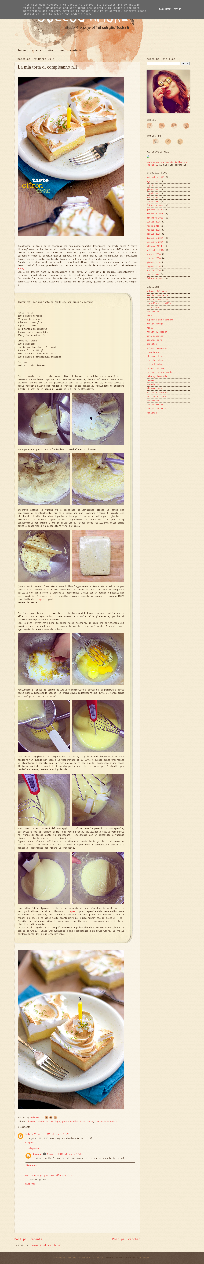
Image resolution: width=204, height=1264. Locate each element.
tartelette (153, 400)
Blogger (144, 1258)
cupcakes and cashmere (160, 320)
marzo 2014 (153, 274)
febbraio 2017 (155, 205)
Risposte (34, 1148)
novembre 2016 (155, 218)
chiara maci (154, 307)
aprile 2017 (154, 197)
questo (43, 599)
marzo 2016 (153, 226)
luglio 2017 (154, 185)
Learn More (164, 9)
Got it (177, 9)
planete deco (154, 388)
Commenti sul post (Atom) (46, 1245)
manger (150, 380)
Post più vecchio (126, 1239)
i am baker (153, 352)
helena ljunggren (157, 348)
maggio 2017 (154, 193)
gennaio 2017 (154, 209)
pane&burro (153, 384)
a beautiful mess (157, 291)
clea (149, 315)
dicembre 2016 (155, 213)
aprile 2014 (154, 270)
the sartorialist (157, 408)
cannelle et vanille (159, 303)
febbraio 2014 (155, 278)
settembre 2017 (155, 177)
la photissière (155, 368)
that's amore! (155, 404)
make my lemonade (157, 376)
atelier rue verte (157, 295)
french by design (157, 332)
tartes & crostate (106, 1121)
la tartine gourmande (159, 372)
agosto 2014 (154, 254)
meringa (55, 1121)
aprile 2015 (154, 234)
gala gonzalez (155, 336)
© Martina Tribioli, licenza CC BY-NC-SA (78, 1258)
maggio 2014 (154, 266)
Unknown (37, 1154)
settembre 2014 (155, 250)
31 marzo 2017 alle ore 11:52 (52, 1134)
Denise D (30, 1175)
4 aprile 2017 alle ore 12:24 (65, 1154)
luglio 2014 (154, 258)
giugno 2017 (154, 189)
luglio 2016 (154, 222)
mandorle (43, 1121)
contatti (75, 50)
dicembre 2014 (155, 238)
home (22, 50)
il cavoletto (154, 356)
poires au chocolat (158, 392)
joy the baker (155, 360)
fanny (150, 328)
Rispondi (30, 1142)
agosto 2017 (154, 181)
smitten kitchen (156, 396)
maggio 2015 (154, 230)
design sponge (155, 324)
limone (32, 1121)
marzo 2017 (153, 201)
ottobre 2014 (154, 246)
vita (50, 50)
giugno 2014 (154, 262)
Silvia (29, 1134)
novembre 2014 (155, 242)
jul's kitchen (155, 364)
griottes (152, 344)
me (61, 50)
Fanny (21, 268)
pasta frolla (70, 1121)
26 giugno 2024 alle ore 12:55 (54, 1175)
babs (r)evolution (157, 299)
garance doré (154, 340)
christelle (153, 311)
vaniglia (152, 413)
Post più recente (28, 1239)
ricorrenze (86, 1121)
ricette (36, 50)
